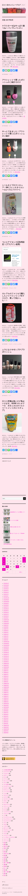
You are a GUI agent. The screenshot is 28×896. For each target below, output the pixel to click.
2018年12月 (6, 683)
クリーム (5, 779)
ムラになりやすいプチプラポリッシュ (13, 350)
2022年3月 (6, 614)
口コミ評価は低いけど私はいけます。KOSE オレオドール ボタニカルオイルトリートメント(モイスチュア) (13, 405)
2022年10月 (6, 601)
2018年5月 (5, 696)
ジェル (5, 793)
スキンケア (6, 795)
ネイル (10, 125)
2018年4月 (6, 698)
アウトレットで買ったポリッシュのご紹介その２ (13, 80)
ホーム (3, 881)
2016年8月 (5, 732)
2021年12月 (6, 619)
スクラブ (5, 797)
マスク (5, 833)
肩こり (5, 868)
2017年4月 (5, 718)
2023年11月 (6, 585)
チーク (5, 802)
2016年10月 (6, 729)
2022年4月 (6, 612)
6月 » (20, 572)
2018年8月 (6, 690)
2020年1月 (6, 661)
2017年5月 (5, 716)
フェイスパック (7, 820)
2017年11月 (6, 705)
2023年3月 (6, 594)
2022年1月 (5, 618)
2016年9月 (5, 731)
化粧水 (5, 848)
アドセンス (11, 288)
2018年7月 (5, 692)
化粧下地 (5, 846)
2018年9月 (6, 689)
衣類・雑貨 (6, 871)
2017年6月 (5, 714)
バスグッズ (6, 813)
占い (4, 850)
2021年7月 (5, 629)
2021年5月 (5, 632)
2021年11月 (6, 621)
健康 (4, 844)
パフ (4, 815)
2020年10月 (6, 645)
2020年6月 (6, 652)
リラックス (6, 840)
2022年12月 (6, 598)
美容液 (5, 866)
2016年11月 (6, 727)
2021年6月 (5, 630)
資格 (4, 873)
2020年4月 (6, 656)
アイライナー (6, 771)
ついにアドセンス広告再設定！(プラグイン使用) (13, 243)
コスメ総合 (6, 784)
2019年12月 (6, 663)
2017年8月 (5, 711)
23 (7, 566)
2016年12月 (6, 725)
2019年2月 (5, 680)
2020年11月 (6, 643)
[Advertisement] (14, 477)
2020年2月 (6, 660)
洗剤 (4, 859)
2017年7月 (5, 712)
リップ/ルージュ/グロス (17, 344)
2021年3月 (5, 636)
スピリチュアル (7, 799)
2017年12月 (6, 703)
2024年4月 (6, 583)
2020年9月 (6, 647)
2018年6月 (6, 694)
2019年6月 (5, 672)
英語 (4, 870)
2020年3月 (6, 658)
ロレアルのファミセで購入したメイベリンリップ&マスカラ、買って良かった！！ (13, 297)
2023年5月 (6, 590)
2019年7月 (5, 670)
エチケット (6, 775)
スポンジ (5, 800)
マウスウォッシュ (7, 830)
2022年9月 (6, 603)
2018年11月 (6, 685)
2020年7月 (6, 650)
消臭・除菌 (6, 862)
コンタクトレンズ (7, 786)
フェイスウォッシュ (8, 819)
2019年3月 (5, 678)
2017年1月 (5, 723)
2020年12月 (6, 641)
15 (3, 564)
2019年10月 (6, 667)
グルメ (5, 782)
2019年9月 (5, 669)
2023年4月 (6, 592)
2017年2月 (5, 721)
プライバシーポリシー (7, 888)
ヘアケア (10, 74)
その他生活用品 (7, 769)
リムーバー (6, 839)
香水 (4, 875)
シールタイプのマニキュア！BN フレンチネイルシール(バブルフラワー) (13, 187)
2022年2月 (6, 616)
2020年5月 (6, 654)
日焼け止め (6, 853)
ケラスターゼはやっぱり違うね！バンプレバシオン (13, 26)
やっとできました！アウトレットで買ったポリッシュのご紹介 (13, 133)
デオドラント (6, 804)
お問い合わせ (5, 885)
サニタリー (6, 788)
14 (24, 561)
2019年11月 (6, 665)
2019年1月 (5, 681)
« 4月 (7, 572)
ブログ (15, 288)
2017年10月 (6, 707)
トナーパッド (6, 806)
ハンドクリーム (7, 811)
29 (3, 569)
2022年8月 (6, 605)
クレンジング (6, 780)
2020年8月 (6, 649)
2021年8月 (5, 627)
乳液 (4, 842)
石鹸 (4, 864)
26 (17, 566)
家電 (4, 851)
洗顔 (4, 861)
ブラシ (5, 822)
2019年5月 (5, 674)
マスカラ (10, 344)
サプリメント (6, 789)
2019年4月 (5, 676)
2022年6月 (6, 609)
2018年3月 (5, 700)
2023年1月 (5, 596)
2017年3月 (5, 720)
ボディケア (6, 828)
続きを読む (15, 66)
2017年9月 (5, 709)
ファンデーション (7, 817)
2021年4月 (5, 634)
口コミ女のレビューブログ (11, 5)
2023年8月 (6, 587)
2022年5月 (6, 610)
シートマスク (6, 791)
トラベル (5, 808)
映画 (4, 855)
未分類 (5, 857)
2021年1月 (5, 639)
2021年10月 (6, 623)
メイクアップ (6, 835)
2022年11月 (6, 599)
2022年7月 (6, 607)
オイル (5, 777)
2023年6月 (6, 588)
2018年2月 (5, 701)
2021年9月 (5, 625)
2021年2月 (5, 638)
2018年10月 (6, 687)
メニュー (23, 4)
